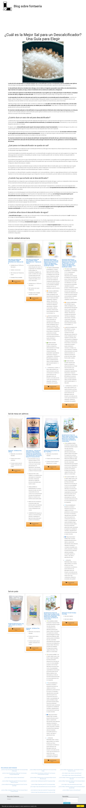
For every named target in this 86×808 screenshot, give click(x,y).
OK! (80, 806)
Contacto (9, 799)
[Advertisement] (43, 22)
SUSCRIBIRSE (67, 803)
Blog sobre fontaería (28, 6)
